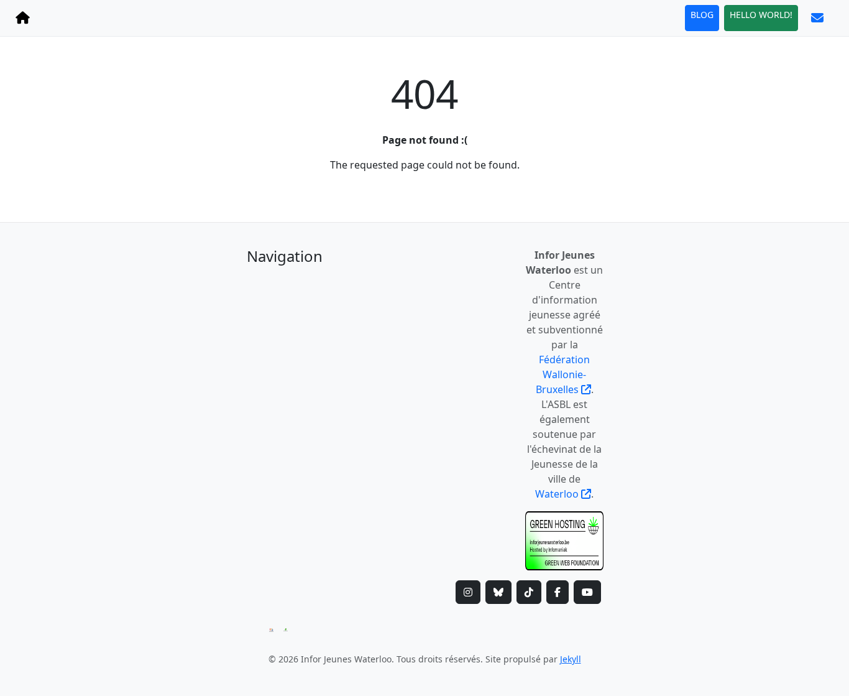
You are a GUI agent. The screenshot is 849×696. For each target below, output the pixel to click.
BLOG (702, 15)
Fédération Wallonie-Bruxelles (563, 374)
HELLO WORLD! (761, 15)
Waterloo (558, 494)
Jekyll (570, 659)
